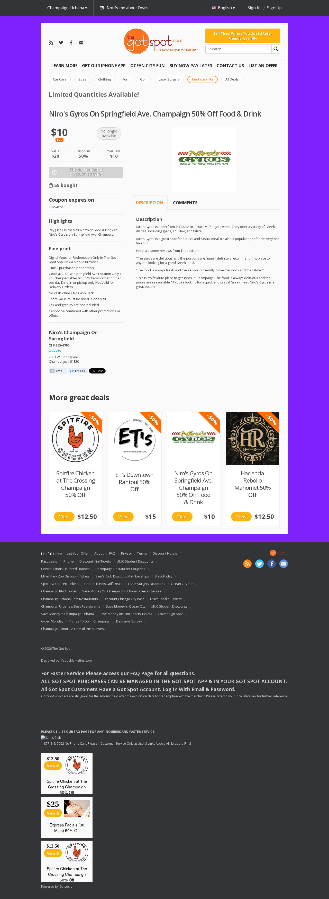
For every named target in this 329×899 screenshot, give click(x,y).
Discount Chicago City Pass (124, 599)
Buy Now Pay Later (190, 65)
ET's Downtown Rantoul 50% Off (134, 482)
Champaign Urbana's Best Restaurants (70, 606)
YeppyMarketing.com (76, 660)
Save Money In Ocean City (125, 606)
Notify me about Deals (127, 8)
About (99, 553)
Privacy (126, 553)
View (64, 516)
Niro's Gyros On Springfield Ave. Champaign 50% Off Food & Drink (193, 487)
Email (60, 371)
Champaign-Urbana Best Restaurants (69, 599)
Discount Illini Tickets (95, 561)
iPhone (68, 561)
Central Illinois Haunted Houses (65, 569)
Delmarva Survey (129, 621)
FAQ (112, 553)
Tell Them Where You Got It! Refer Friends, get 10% (242, 35)
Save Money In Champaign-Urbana (67, 614)
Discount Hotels (165, 553)
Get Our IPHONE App (104, 65)
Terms (142, 553)
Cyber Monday (52, 621)
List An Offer (263, 65)
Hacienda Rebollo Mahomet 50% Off (252, 484)
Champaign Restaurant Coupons (120, 569)
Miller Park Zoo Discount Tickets (65, 576)
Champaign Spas (171, 614)
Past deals (49, 561)
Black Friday (163, 576)
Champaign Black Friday (59, 591)
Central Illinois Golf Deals (103, 584)
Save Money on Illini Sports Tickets (125, 614)
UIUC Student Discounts (135, 561)
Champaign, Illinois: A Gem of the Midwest (73, 629)
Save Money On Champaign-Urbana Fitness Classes (121, 591)
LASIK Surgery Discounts (146, 584)
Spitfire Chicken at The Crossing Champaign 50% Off (75, 484)
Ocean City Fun (147, 65)
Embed (80, 371)
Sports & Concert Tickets (60, 584)
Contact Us (230, 65)
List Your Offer (78, 553)
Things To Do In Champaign (90, 621)
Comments (185, 203)
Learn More (64, 65)
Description (149, 203)
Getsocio (65, 886)
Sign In (254, 8)
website (55, 350)
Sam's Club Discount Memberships (122, 576)
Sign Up (274, 8)
